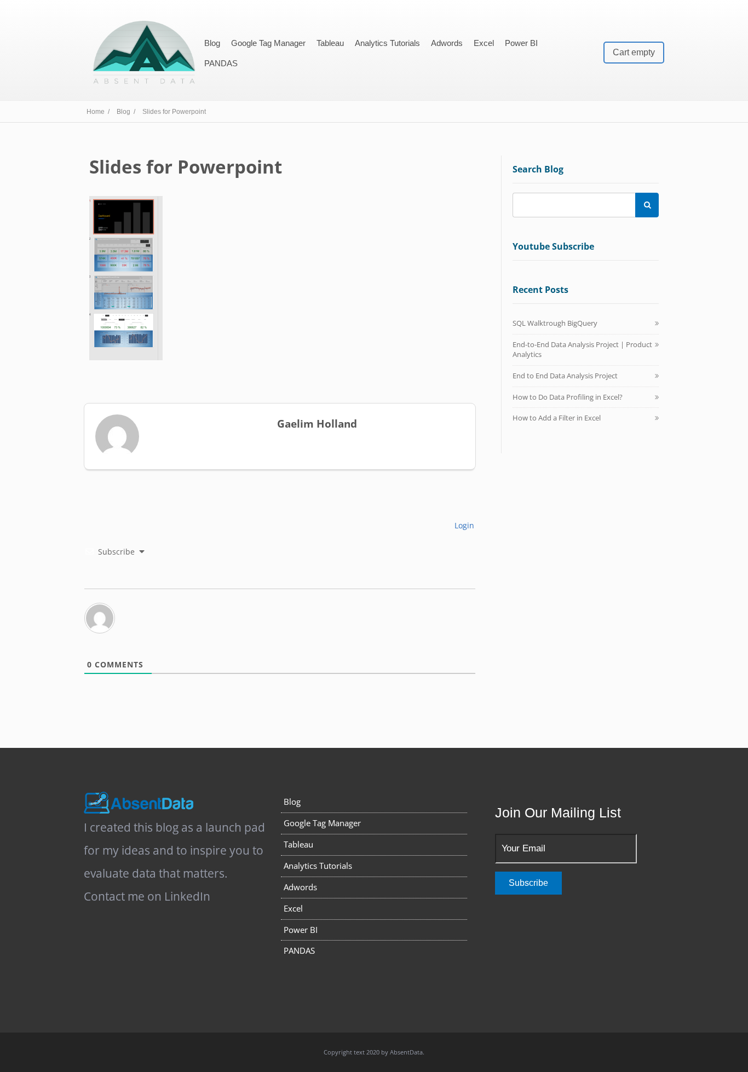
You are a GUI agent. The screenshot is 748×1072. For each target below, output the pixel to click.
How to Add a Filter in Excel (557, 418)
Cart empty (634, 52)
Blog (212, 43)
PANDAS (221, 63)
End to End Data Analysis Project (565, 376)
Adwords (447, 43)
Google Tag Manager (268, 43)
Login (463, 525)
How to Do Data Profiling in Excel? (568, 397)
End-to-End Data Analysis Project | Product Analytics (582, 349)
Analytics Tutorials (387, 43)
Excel (484, 43)
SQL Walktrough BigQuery (555, 323)
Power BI (521, 43)
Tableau (330, 43)
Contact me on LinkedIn (147, 896)
